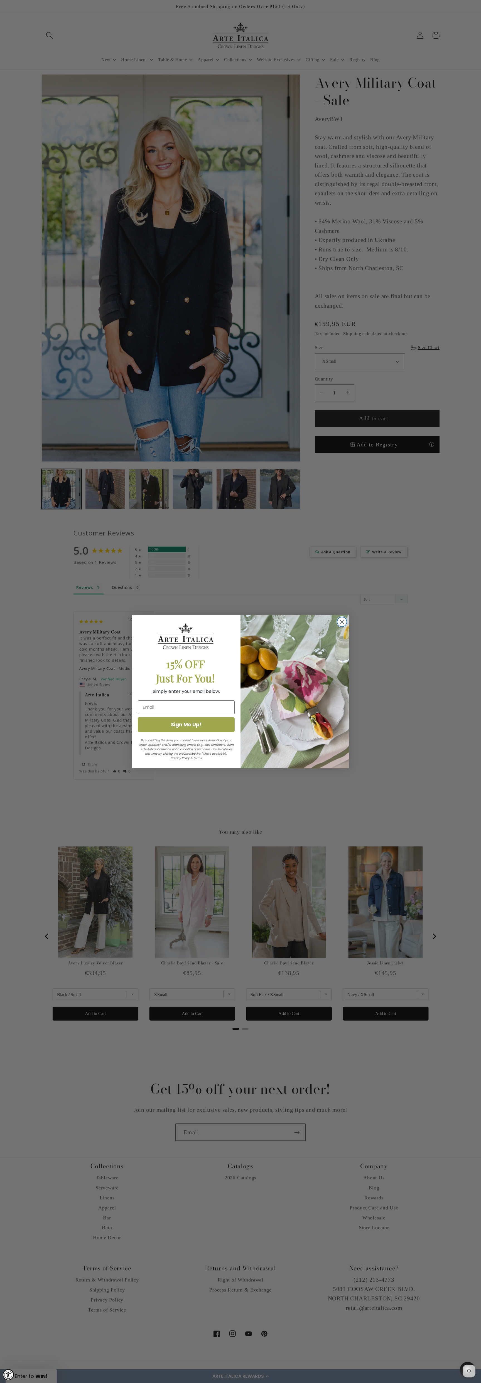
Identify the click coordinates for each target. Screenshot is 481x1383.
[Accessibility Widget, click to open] (8, 1374)
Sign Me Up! (186, 724)
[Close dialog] (342, 622)
